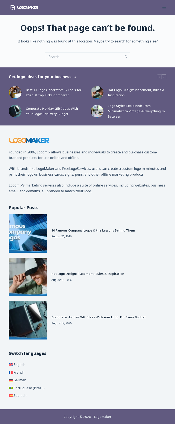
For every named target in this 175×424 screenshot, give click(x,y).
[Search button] (126, 57)
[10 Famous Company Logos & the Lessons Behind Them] (28, 233)
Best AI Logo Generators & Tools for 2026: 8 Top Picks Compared (53, 92)
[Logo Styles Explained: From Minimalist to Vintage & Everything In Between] (97, 111)
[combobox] (83, 56)
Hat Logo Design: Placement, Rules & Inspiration (136, 92)
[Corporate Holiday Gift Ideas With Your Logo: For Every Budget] (15, 111)
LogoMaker (45, 168)
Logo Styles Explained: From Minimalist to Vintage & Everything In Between (136, 110)
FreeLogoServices (76, 168)
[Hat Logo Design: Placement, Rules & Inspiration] (97, 92)
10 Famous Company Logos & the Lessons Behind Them (93, 230)
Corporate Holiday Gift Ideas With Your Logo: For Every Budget (52, 111)
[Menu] (164, 7)
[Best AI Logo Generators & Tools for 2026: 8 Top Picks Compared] (15, 92)
